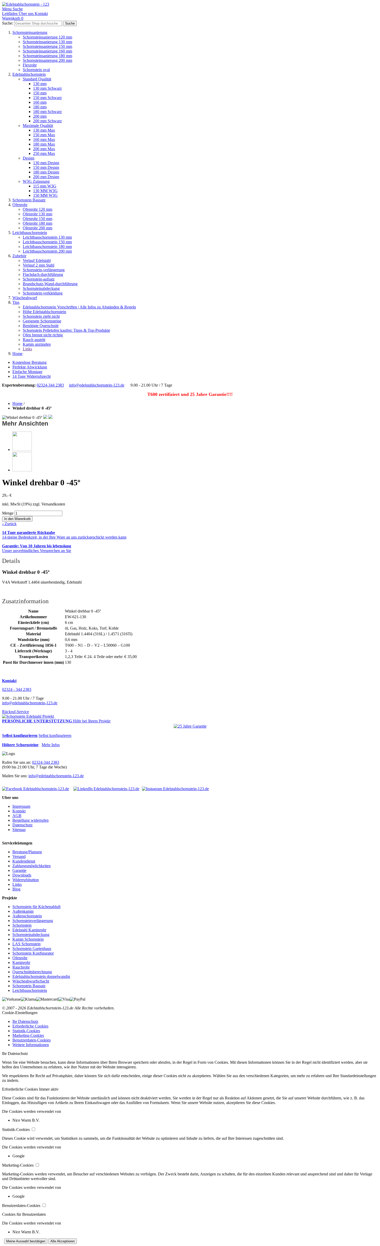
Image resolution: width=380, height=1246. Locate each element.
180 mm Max (44, 144)
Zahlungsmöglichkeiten (31, 866)
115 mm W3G (44, 186)
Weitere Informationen (30, 1045)
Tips (15, 302)
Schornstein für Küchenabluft (36, 906)
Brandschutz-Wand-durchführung (50, 284)
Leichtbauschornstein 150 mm (47, 242)
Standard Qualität (37, 79)
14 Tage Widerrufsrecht (31, 376)
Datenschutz (22, 825)
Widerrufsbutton (25, 880)
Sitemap (19, 829)
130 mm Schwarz (47, 88)
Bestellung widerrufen (30, 820)
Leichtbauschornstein (29, 232)
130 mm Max (44, 130)
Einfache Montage (27, 371)
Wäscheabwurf (24, 298)
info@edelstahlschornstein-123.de (96, 385)
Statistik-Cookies (26, 1031)
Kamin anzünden (37, 344)
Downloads (21, 875)
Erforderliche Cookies (30, 1026)
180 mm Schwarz (47, 111)
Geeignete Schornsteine (42, 321)
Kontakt (19, 811)
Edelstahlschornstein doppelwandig (41, 976)
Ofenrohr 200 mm (37, 228)
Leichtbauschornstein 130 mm (47, 237)
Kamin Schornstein (28, 939)
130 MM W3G (45, 190)
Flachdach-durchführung (43, 274)
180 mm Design (46, 172)
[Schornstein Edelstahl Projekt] (28, 716)
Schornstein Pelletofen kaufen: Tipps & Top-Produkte (66, 330)
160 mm (40, 102)
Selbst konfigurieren (55, 735)
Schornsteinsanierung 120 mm (47, 37)
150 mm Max (44, 135)
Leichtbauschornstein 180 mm (47, 246)
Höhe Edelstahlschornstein (44, 311)
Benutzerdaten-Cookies (31, 1040)
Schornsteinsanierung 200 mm (47, 60)
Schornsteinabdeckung (41, 288)
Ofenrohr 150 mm (37, 218)
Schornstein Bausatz (28, 200)
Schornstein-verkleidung (43, 293)
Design (28, 158)
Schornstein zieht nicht (41, 316)
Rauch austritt (34, 339)
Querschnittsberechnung (32, 972)
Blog (16, 889)
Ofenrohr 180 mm (37, 223)
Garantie (19, 870)
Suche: (7, 23)
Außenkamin (23, 911)
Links (27, 349)
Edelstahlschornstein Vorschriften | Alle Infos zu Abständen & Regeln (79, 307)
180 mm (40, 107)
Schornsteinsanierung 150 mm (47, 46)
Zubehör (19, 256)
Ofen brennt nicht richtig (43, 335)
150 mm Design (46, 167)
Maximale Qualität (38, 125)
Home (17, 353)
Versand (19, 856)
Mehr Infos (51, 745)
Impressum (21, 806)
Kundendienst (23, 861)
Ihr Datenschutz (25, 1021)
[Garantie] (190, 726)
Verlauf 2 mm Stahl (38, 265)
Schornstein (22, 925)
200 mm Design (46, 177)
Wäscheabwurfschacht (30, 981)
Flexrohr (30, 65)
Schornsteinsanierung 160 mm (47, 51)
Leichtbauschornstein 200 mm (47, 251)
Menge (7, 513)
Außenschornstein (27, 916)
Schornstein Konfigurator (33, 953)
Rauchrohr (21, 967)
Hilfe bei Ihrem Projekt (91, 721)
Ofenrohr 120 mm (37, 209)
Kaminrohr (21, 962)
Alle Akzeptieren (62, 1241)
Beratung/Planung (27, 852)
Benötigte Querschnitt (40, 325)
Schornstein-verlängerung (44, 270)
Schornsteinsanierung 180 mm (47, 56)
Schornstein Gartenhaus (31, 948)
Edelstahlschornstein (29, 74)
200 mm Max (44, 149)
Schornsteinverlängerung (32, 920)
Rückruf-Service (15, 711)
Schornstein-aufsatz (39, 279)
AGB (16, 815)
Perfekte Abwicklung (29, 367)
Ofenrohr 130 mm (37, 214)
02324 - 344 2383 (16, 689)
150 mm (40, 93)
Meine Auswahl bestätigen (25, 1241)
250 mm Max (44, 153)
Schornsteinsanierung (29, 32)
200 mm (40, 116)
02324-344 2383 (50, 385)
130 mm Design (46, 163)
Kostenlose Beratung (29, 362)
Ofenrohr (19, 204)
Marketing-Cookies (28, 1035)
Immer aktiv (49, 1089)
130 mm (40, 83)
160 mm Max (44, 139)
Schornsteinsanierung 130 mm (47, 42)
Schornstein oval (36, 69)
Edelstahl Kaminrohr (29, 930)
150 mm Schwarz (47, 97)
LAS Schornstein (26, 944)
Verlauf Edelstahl (37, 260)
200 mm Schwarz (47, 121)
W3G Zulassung (36, 181)
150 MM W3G (45, 195)
